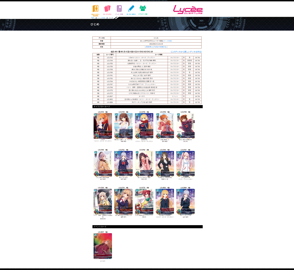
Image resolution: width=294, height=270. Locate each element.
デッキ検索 (101, 18)
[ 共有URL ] (149, 47)
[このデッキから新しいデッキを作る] (186, 52)
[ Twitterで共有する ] (160, 47)
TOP (92, 17)
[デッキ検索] (167, 41)
